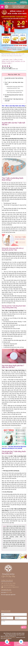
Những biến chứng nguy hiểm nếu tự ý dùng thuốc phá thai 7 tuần (15, 87)
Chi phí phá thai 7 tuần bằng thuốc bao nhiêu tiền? (14, 99)
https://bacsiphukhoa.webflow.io (8, 637)
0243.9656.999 (6, 585)
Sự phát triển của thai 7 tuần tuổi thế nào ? (14, 79)
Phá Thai (8, 53)
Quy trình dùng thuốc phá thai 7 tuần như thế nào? (14, 95)
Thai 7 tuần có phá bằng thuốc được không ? (14, 83)
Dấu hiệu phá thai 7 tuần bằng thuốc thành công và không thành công (15, 91)
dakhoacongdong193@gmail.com (11, 587)
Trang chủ (3, 53)
